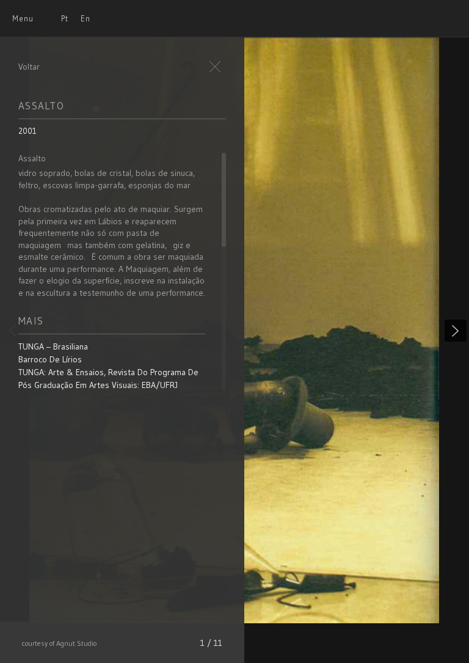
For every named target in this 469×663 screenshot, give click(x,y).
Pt (64, 18)
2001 (27, 131)
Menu (23, 18)
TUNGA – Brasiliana (53, 346)
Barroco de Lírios (50, 359)
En (85, 18)
